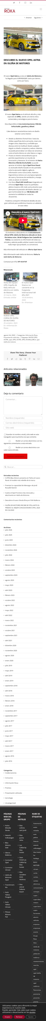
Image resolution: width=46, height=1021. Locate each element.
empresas (36, 928)
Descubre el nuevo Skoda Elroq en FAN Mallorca (22, 500)
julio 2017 (8, 726)
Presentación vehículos (11, 337)
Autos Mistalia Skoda (8, 827)
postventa (36, 994)
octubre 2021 (10, 630)
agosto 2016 (9, 756)
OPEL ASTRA (17, 340)
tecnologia (9, 798)
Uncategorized (10, 803)
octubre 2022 (10, 600)
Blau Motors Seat (8, 845)
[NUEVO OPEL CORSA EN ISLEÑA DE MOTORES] (11, 309)
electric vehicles (36, 918)
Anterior (29, 18)
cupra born (37, 906)
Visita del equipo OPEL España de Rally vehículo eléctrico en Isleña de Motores (11, 287)
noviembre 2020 (11, 650)
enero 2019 (9, 681)
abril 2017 (8, 741)
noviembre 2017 (11, 711)
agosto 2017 (9, 721)
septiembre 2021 (11, 635)
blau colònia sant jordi (22, 827)
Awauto (36, 841)
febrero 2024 (9, 565)
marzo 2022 (9, 620)
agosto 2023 (9, 580)
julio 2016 (8, 761)
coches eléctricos (36, 882)
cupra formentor (36, 911)
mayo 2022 (9, 610)
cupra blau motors (37, 901)
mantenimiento (38, 961)
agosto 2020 (9, 655)
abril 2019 (8, 675)
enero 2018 (9, 706)
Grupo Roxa (35, 937)
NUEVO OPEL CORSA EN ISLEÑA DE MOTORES (11, 318)
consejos (36, 892)
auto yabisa (35, 835)
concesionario (38, 888)
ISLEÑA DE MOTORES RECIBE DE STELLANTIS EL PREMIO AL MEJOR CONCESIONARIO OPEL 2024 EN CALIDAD (22, 507)
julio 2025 (8, 535)
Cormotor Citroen (8, 868)
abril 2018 (8, 691)
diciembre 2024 (10, 545)
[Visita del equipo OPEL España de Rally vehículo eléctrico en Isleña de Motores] (11, 277)
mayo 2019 (9, 671)
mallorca (36, 957)
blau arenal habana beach (22, 888)
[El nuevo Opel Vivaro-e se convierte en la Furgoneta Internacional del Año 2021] (30, 277)
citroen (35, 869)
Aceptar (7, 1017)
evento (35, 932)
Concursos (9, 778)
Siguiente (37, 18)
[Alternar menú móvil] (41, 9)
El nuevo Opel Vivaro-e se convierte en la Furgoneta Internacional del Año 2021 (29, 288)
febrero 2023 (9, 595)
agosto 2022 (9, 605)
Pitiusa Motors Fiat (8, 914)
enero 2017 (9, 751)
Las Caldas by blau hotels (22, 849)
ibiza (35, 943)
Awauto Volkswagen (9, 836)
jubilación (36, 954)
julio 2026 (8, 530)
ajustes (32, 1012)
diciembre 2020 (10, 645)
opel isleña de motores (37, 976)
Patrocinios (37, 990)
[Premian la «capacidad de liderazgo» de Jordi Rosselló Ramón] (34, 379)
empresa (36, 924)
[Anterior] (5, 379)
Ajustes (30, 1017)
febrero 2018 (9, 701)
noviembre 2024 (11, 550)
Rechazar (19, 1017)
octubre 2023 (10, 570)
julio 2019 (8, 665)
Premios (8, 788)
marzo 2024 (9, 560)
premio (35, 1002)
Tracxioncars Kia (9, 886)
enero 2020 (9, 660)
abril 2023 (8, 590)
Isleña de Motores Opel (8, 877)
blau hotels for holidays (37, 855)
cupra (35, 895)
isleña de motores (36, 948)
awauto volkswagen (37, 846)
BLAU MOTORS (36, 863)
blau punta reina (21, 837)
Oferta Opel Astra (35, 249)
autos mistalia (36, 828)
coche (35, 873)
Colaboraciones (10, 773)
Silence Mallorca (8, 854)
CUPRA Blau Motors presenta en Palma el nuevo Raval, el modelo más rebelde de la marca (22, 479)
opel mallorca (36, 984)
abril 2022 (8, 615)
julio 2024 (8, 555)
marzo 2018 (9, 696)
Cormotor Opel (8, 861)
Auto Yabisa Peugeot (8, 894)
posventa (36, 998)
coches (35, 877)
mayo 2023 (9, 585)
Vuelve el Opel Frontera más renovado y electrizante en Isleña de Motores (19, 494)
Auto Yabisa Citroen (8, 904)
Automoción (37, 823)
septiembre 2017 (11, 716)
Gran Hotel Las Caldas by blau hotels (22, 862)
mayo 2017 (9, 736)
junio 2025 (9, 540)
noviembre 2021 (11, 625)
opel (10, 340)
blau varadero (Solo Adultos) (22, 876)
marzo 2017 (9, 746)
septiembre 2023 (11, 575)
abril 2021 (8, 640)
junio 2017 (9, 731)
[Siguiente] (40, 379)
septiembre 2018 (11, 686)
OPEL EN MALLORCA (29, 340)
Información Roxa (31, 335)
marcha (36, 965)
